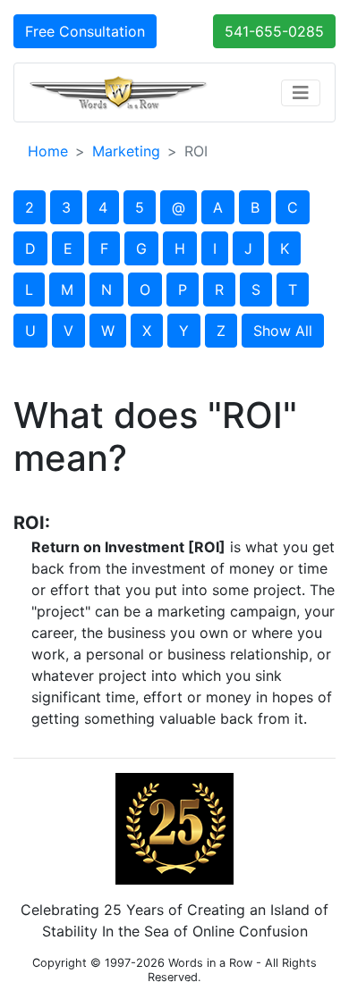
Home (48, 151)
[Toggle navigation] (300, 93)
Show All (282, 331)
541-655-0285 (274, 31)
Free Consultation (85, 31)
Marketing (126, 151)
